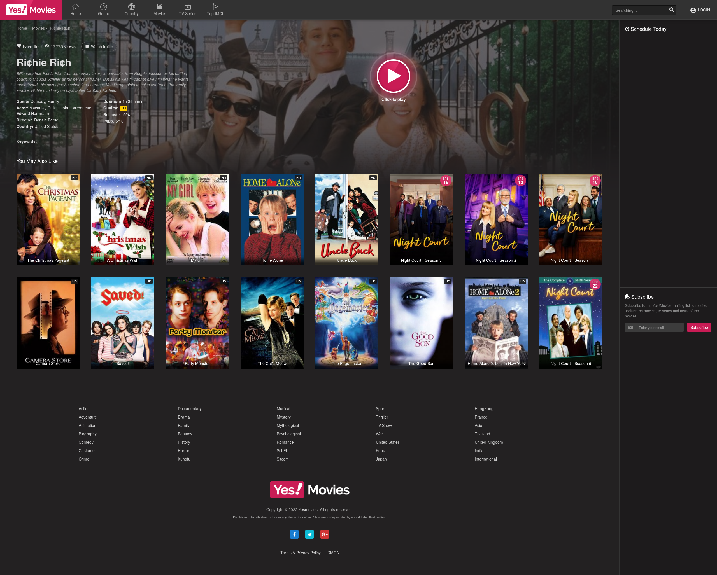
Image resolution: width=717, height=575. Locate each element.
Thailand (482, 433)
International (486, 459)
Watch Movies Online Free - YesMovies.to (31, 9)
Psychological (289, 433)
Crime (84, 459)
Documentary (190, 408)
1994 (125, 114)
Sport (380, 408)
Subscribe (699, 327)
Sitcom (283, 459)
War (379, 433)
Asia (478, 425)
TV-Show (384, 425)
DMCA (333, 552)
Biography (88, 433)
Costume (87, 450)
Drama (184, 417)
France (481, 417)
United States (46, 126)
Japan (381, 459)
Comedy (38, 101)
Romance (285, 442)
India (479, 450)
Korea (381, 450)
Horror (183, 450)
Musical (283, 408)
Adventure (88, 417)
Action (84, 408)
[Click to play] (393, 76)
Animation (87, 425)
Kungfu (184, 459)
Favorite (30, 46)
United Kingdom (489, 442)
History (184, 442)
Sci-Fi (282, 450)
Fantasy (185, 433)
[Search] (671, 10)
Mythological (288, 425)
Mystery (284, 417)
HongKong (484, 408)
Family (53, 101)
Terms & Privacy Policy (300, 552)
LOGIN (703, 10)
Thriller (382, 417)
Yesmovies (308, 509)
